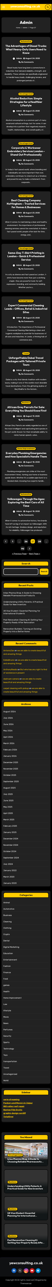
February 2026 (10, 750)
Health (6, 991)
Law (5, 1004)
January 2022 (10, 870)
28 (39, 541)
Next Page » (34, 554)
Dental (6, 941)
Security (7, 1036)
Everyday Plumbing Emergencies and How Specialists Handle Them (26, 454)
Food (5, 979)
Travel (26, 353)
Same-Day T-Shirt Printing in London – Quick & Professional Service (26, 256)
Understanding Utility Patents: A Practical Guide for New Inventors (25, 1187)
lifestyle (7, 1010)
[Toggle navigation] (3, 7)
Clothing (7, 928)
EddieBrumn (9, 660)
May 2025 (7, 807)
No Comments (27, 62)
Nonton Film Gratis (12, 1110)
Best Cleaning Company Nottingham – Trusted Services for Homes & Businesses (26, 204)
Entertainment (10, 960)
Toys (5, 1055)
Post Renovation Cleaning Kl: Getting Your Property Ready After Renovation (25, 1243)
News (5, 1023)
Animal (6, 902)
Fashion (7, 966)
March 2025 (8, 819)
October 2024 (9, 851)
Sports (6, 1042)
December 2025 (10, 762)
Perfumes (8, 1030)
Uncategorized (26, 94)
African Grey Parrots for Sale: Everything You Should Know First (26, 408)
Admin (19, 58)
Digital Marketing (11, 947)
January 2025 (9, 832)
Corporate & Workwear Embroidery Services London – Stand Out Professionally (26, 151)
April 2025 (8, 813)
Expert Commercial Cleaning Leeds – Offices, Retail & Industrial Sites (26, 309)
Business (26, 403)
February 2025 (10, 826)
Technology (8, 1049)
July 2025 (8, 794)
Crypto (6, 934)
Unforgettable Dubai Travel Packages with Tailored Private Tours (26, 361)
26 (26, 541)
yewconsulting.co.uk (25, 6)
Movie (6, 1017)
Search (26, 563)
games (6, 985)
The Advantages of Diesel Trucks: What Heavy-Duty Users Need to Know (26, 49)
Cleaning (7, 922)
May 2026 (8, 731)
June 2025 (8, 800)
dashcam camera (11, 679)
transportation (10, 1061)
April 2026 (8, 737)
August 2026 (9, 711)
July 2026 (8, 718)
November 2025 (10, 769)
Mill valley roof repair (14, 1106)
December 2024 (10, 839)
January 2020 (10, 883)
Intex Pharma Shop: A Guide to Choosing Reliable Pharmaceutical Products (25, 1162)
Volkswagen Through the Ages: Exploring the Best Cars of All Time (26, 502)
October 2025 (9, 775)
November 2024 (10, 845)
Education (8, 953)
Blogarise (39, 1280)
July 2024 (8, 864)
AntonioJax (8, 650)
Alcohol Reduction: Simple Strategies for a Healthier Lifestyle (26, 102)
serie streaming (11, 1099)
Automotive (26, 41)
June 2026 (8, 724)
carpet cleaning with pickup (16, 688)
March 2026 (9, 743)
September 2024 (11, 858)
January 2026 (10, 756)
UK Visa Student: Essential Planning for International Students (21, 1216)
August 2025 (9, 788)
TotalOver (8, 1117)
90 (22, 548)
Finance (7, 972)
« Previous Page (19, 554)
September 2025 (11, 781)
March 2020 (9, 877)
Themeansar (25, 1283)
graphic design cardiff (14, 1113)
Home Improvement (26, 449)
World (6, 1080)
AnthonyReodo (10, 669)
